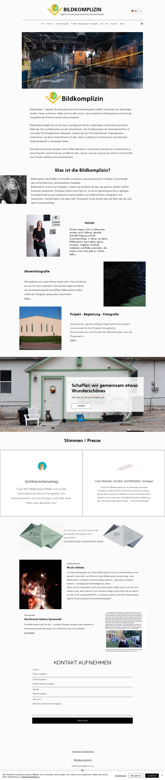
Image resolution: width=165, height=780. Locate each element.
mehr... (73, 254)
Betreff (35, 689)
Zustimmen (152, 775)
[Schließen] (161, 775)
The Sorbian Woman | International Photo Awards (83, 541)
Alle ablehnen (136, 775)
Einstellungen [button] (120, 775)
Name (35, 670)
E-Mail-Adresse (39, 679)
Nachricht (37, 699)
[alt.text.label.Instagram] (142, 23)
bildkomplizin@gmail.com (83, 766)
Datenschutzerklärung (30, 777)
